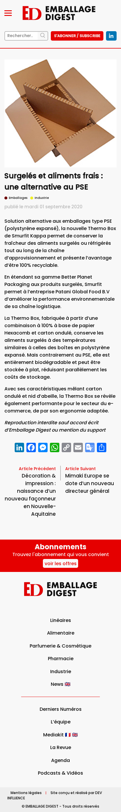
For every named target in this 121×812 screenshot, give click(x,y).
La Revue (60, 747)
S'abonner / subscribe (77, 36)
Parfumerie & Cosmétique (60, 646)
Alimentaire (60, 633)
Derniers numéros (61, 709)
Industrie (60, 671)
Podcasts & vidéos (60, 773)
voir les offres (61, 563)
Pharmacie (60, 658)
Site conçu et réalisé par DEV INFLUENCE (54, 795)
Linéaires (60, 620)
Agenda (60, 760)
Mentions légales (26, 792)
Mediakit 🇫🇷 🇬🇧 (60, 734)
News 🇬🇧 (60, 684)
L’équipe (60, 721)
